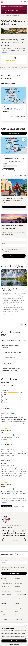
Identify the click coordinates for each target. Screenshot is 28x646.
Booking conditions (6, 594)
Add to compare (9, 169)
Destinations (9, 15)
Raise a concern (5, 619)
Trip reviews (24, 67)
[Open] (13, 385)
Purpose (17, 603)
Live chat (3, 608)
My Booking (4, 580)
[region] (14, 636)
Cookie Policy (22, 638)
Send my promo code (14, 256)
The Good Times (18, 583)
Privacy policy (18, 591)
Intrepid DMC (18, 586)
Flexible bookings (5, 591)
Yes (17, 554)
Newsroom (3, 616)
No (22, 554)
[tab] (8, 83)
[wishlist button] (24, 140)
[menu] (25, 2)
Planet (16, 614)
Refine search (13, 133)
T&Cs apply (7, 569)
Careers (16, 589)
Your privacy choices (21, 594)
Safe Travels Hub (5, 586)
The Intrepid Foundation (21, 608)
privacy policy (8, 251)
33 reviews (19, 61)
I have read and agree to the (13, 250)
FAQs (19, 67)
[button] (24, 139)
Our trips (8, 67)
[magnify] (21, 2)
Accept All (14, 641)
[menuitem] (4, 2)
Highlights (14, 67)
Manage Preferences (14, 644)
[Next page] (25, 324)
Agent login (4, 597)
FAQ (2, 611)
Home (2, 15)
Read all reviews (6, 506)
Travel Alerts (4, 589)
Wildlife (16, 616)
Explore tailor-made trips (14, 206)
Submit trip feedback (6, 583)
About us (17, 580)
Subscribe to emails (14, 573)
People (16, 611)
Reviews (3, 614)
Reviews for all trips (18, 506)
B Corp (16, 606)
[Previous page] (21, 324)
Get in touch (4, 606)
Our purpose (14, 540)
